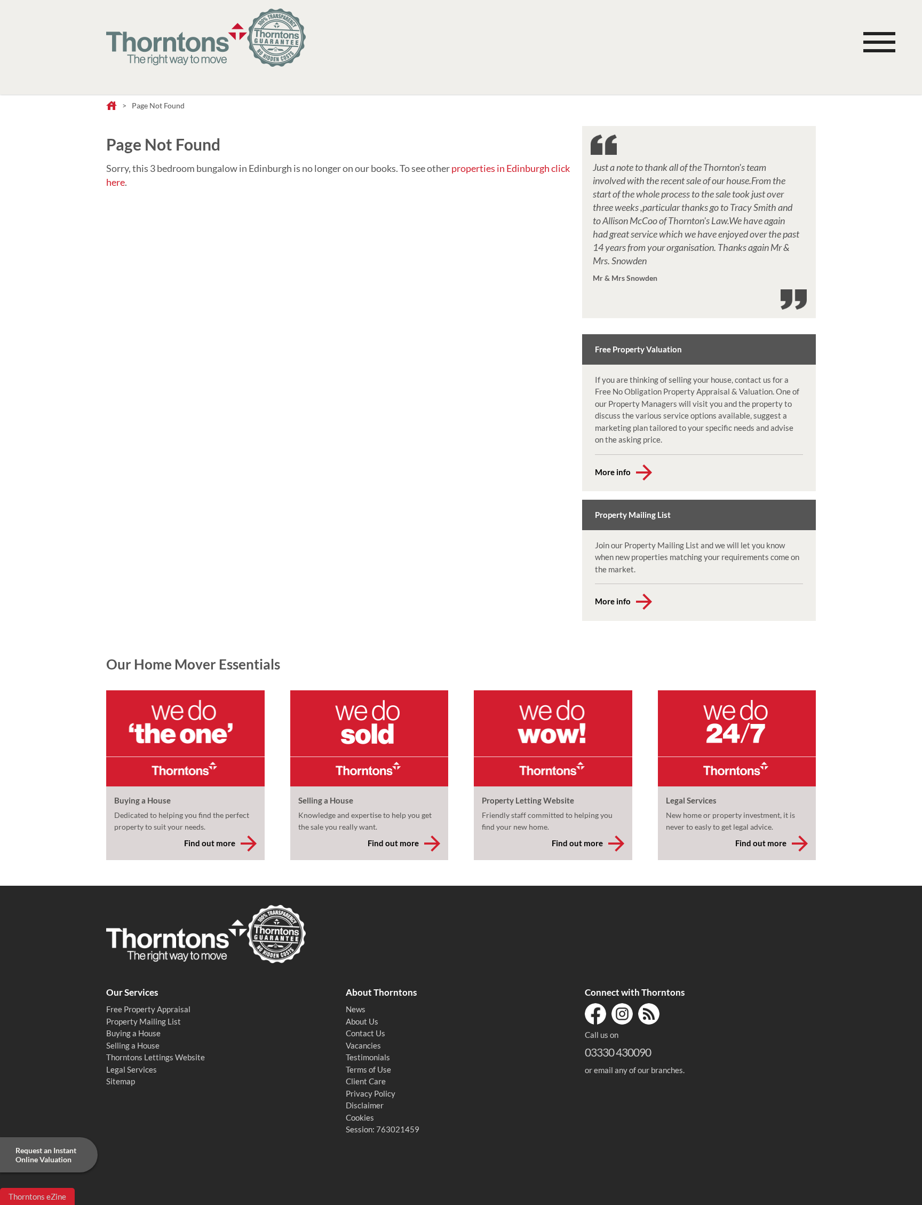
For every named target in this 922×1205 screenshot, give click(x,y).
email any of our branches (638, 1070)
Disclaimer (365, 1105)
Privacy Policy (370, 1093)
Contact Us (365, 1033)
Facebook (595, 1014)
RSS (648, 1014)
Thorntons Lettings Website (155, 1057)
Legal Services (131, 1069)
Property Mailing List (143, 1021)
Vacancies (363, 1045)
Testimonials (368, 1057)
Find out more (209, 843)
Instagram (622, 1014)
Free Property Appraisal (148, 1009)
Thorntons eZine (37, 1196)
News (355, 1009)
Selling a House (133, 1045)
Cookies (360, 1117)
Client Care (366, 1081)
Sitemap (120, 1081)
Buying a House (133, 1033)
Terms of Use (368, 1069)
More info (613, 472)
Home (111, 106)
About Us (362, 1021)
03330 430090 (618, 1052)
